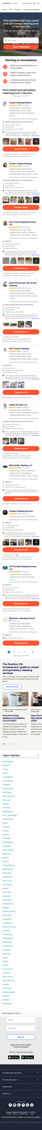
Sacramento (8, 788)
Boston (6, 858)
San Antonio (8, 977)
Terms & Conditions (34, 1117)
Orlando (6, 827)
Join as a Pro (27, 3)
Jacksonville (8, 819)
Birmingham (8, 761)
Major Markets (11, 755)
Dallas (5, 961)
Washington (8, 811)
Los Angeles (8, 781)
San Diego (7, 792)
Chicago (6, 838)
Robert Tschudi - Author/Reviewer (15, 709)
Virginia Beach (9, 992)
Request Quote (21, 149)
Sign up (21, 1037)
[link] (21, 110)
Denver (6, 804)
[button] (6, 141)
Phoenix (6, 765)
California (15, 1113)
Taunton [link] (17, 10)
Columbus (7, 923)
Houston (6, 973)
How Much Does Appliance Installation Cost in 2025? (14, 718)
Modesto (6, 785)
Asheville (6, 896)
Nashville (6, 954)
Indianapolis (8, 842)
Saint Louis (7, 881)
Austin (5, 957)
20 (33, 652)
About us (6, 1094)
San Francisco (9, 796)
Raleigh (6, 907)
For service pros (10, 1080)
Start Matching (21, 46)
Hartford (6, 808)
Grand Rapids (9, 865)
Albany (6, 888)
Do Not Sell (23, 1113)
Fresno (6, 773)
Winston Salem (9, 911)
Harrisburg (7, 934)
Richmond (7, 988)
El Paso (6, 965)
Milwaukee (7, 1004)
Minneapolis (8, 869)
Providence (8, 946)
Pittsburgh (7, 942)
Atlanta (6, 834)
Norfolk (6, 984)
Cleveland (7, 919)
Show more (35, 135)
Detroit (6, 861)
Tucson (6, 769)
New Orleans (8, 850)
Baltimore (7, 854)
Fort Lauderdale (10, 815)
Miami (5, 823)
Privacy (8, 1113)
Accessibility (32, 1113)
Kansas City (8, 877)
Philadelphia (8, 938)
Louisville (7, 846)
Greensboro (8, 904)
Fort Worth (7, 969)
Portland (6, 931)
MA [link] (11, 10)
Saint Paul (7, 873)
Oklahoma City (9, 927)
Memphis (7, 950)
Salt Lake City (9, 981)
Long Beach (8, 777)
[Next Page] (38, 652)
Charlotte (7, 900)
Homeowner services (12, 1073)
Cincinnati (7, 915)
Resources (7, 1087)
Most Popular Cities (10, 1013)
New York (7, 892)
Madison (6, 1000)
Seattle (6, 996)
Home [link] (5, 10)
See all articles (12, 687)
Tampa (6, 831)
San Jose (6, 800)
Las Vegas (7, 884)
